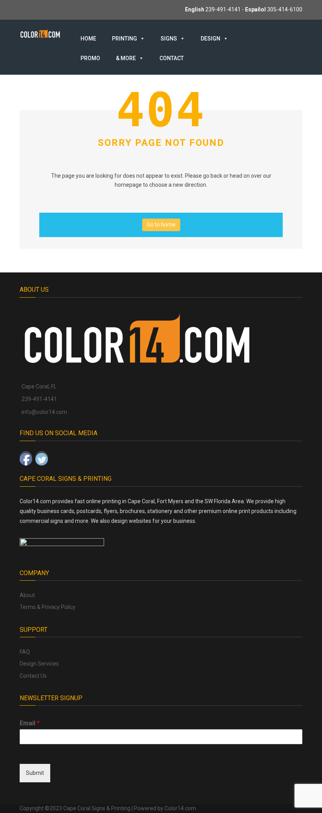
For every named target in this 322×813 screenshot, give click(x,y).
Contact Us (33, 676)
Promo (90, 58)
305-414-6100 (284, 9)
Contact (171, 58)
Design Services (39, 663)
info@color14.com (44, 412)
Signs (169, 38)
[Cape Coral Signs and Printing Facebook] (26, 457)
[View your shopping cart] (273, 38)
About (27, 595)
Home (88, 38)
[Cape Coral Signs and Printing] (40, 33)
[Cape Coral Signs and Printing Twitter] (41, 457)
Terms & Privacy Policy (47, 607)
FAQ (25, 652)
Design (210, 38)
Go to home (161, 224)
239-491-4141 (223, 9)
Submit (35, 773)
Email (30, 723)
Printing (124, 38)
